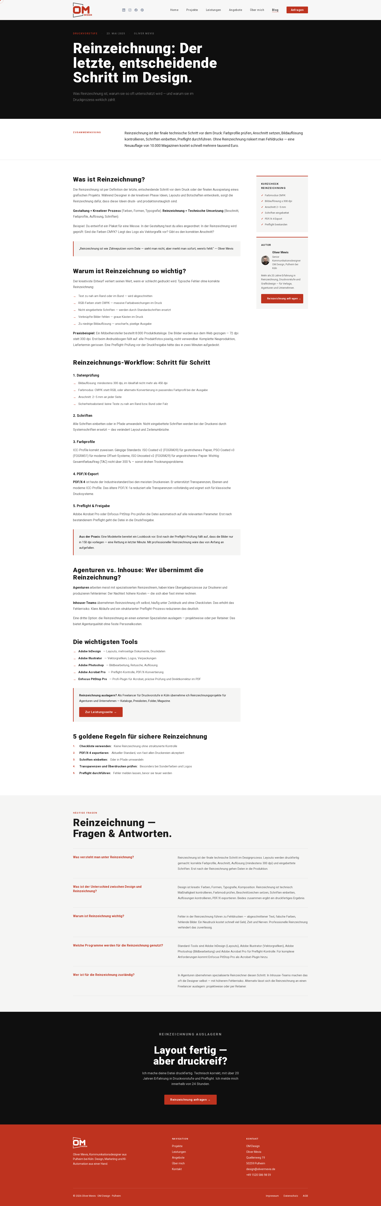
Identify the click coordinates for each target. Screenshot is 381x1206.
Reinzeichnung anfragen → (284, 298)
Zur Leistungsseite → (101, 712)
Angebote (235, 10)
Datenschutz (291, 1195)
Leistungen (213, 10)
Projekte (192, 10)
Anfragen (297, 10)
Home (174, 10)
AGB (305, 1195)
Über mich (257, 10)
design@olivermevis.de (260, 1169)
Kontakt (177, 1169)
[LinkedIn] (123, 10)
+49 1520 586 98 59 (258, 1174)
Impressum (272, 1195)
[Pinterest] (142, 10)
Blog (275, 10)
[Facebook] (136, 10)
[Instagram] (129, 10)
